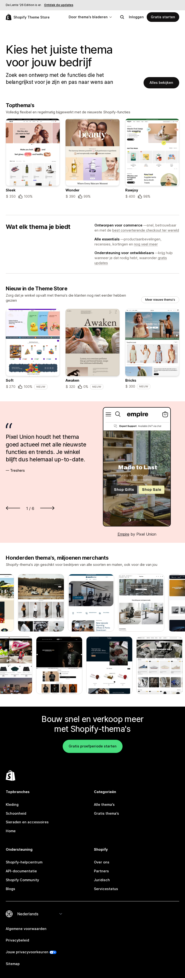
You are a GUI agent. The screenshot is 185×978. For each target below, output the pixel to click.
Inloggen (136, 17)
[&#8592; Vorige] (13, 508)
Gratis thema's (106, 813)
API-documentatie (21, 871)
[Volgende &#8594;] (47, 508)
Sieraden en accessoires (27, 822)
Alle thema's (104, 804)
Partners (101, 871)
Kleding (12, 804)
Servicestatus (106, 889)
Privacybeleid (17, 940)
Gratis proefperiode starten (93, 746)
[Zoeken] (122, 17)
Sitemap (13, 964)
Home (11, 831)
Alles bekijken (161, 82)
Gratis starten (163, 17)
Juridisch (102, 880)
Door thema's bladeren (88, 17)
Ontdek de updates (58, 5)
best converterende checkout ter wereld (145, 230)
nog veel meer (146, 244)
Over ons (101, 862)
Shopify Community (22, 880)
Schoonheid (16, 813)
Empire (123, 534)
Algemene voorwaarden (26, 929)
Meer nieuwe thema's (160, 299)
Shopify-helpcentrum (24, 862)
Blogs (10, 889)
